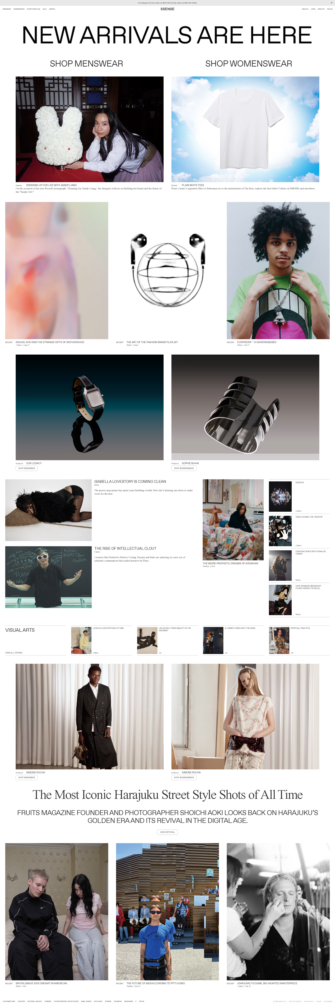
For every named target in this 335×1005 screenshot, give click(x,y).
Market (174, 185)
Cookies (318, 1001)
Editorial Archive (34, 1001)
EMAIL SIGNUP (86, 1001)
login (313, 9)
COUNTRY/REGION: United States (66, 1001)
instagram (128, 1001)
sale (45, 9)
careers (47, 1001)
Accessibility (328, 1001)
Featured (19, 463)
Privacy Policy (309, 1001)
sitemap (108, 1001)
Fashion (19, 185)
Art (160, 653)
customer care (9, 1001)
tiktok (141, 1001)
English (305, 9)
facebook (118, 1001)
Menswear (7, 9)
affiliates (98, 1001)
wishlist (321, 9)
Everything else (33, 9)
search (52, 9)
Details (194, 3)
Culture (19, 345)
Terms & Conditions (295, 1001)
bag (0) (329, 9)
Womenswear (19, 9)
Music (129, 345)
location (21, 1001)
